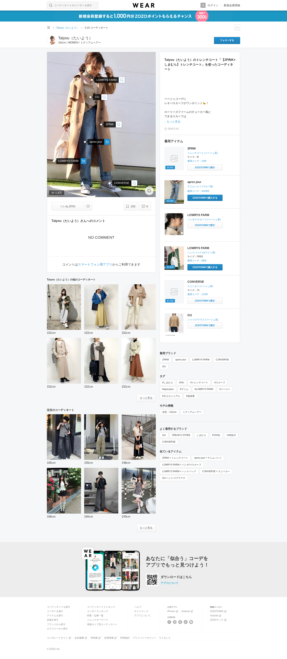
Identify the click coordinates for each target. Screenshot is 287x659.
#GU (181, 382)
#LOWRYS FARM (204, 389)
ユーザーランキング (97, 611)
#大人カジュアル (171, 396)
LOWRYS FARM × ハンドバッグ (179, 471)
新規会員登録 (232, 5)
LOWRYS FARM (198, 215)
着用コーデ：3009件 (198, 191)
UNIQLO (231, 435)
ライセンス (165, 638)
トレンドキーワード (97, 619)
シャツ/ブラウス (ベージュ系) (202, 319)
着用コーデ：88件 (197, 260)
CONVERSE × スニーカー (216, 471)
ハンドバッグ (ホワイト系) (201, 252)
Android (185, 611)
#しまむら (167, 382)
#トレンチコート (199, 382)
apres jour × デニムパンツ (208, 457)
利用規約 (125, 638)
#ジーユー (224, 389)
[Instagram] (175, 622)
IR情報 (94, 637)
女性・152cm (169, 412)
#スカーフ (219, 382)
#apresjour (168, 389)
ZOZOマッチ (216, 619)
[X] (169, 622)
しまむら (201, 435)
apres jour (194, 182)
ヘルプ (137, 607)
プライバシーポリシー (144, 638)
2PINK (191, 148)
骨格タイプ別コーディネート (102, 624)
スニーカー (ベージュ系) (200, 286)
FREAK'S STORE (181, 435)
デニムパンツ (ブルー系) (200, 186)
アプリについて (169, 583)
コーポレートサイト (57, 637)
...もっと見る (172, 121)
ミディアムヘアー (192, 412)
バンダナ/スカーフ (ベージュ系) (204, 219)
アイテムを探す (55, 615)
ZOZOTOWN (216, 611)
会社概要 (79, 637)
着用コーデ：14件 (197, 161)
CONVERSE (195, 281)
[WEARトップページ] (48, 27)
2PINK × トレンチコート (175, 457)
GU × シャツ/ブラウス (173, 478)
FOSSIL (216, 435)
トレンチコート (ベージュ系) (202, 153)
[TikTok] (186, 622)
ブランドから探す (56, 624)
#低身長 (190, 396)
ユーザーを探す (55, 611)
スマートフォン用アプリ (95, 264)
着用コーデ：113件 (197, 294)
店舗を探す (53, 619)
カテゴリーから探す (57, 628)
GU (189, 315)
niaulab (214, 615)
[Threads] (180, 622)
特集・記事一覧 (95, 615)
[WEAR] (143, 5)
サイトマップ (141, 611)
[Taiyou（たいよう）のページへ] (51, 40)
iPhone (171, 611)
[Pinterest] (191, 622)
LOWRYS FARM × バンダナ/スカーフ (181, 464)
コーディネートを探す (58, 607)
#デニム (184, 389)
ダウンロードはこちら (176, 577)
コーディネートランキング (101, 607)
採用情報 (109, 637)
